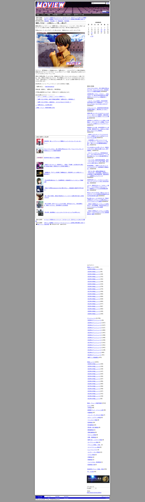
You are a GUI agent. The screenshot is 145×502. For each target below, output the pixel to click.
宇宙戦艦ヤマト (56, 14)
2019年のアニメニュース (94, 337)
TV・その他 (90, 471)
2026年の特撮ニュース (94, 364)
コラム (89, 405)
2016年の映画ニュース (94, 294)
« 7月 (91, 36)
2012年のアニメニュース (94, 355)
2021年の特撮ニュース (94, 376)
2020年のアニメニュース (94, 335)
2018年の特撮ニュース (94, 383)
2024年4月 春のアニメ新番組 (52, 157)
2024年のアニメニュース (94, 325)
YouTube (66, 20)
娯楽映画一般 (91, 464)
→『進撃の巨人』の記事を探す (43, 105)
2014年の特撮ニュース (94, 393)
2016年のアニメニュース (94, 345)
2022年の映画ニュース (94, 279)
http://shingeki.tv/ (49, 86)
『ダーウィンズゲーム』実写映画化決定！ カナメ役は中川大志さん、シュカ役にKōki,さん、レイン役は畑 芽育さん (98, 154)
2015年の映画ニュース (94, 296)
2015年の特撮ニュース (94, 391)
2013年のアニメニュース (94, 352)
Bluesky (47, 20)
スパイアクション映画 (94, 447)
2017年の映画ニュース (94, 291)
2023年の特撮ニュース (94, 371)
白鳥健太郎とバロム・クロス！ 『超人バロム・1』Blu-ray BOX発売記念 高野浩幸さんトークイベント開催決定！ (98, 95)
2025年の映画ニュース (94, 271)
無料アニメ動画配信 (93, 357)
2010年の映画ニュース (94, 308)
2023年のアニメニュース (94, 327)
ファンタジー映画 (92, 420)
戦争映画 (90, 422)
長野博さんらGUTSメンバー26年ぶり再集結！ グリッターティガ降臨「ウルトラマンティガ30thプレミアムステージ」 (98, 122)
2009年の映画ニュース (94, 311)
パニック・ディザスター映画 (95, 415)
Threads (52, 20)
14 (104, 29)
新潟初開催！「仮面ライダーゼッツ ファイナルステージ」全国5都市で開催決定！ (97, 167)
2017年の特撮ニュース (94, 386)
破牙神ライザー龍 (79, 14)
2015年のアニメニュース (94, 347)
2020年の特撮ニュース (94, 378)
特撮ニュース (90, 362)
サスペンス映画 (92, 434)
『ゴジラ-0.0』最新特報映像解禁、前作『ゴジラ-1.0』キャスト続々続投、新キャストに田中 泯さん (98, 161)
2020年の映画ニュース (94, 284)
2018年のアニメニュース (94, 340)
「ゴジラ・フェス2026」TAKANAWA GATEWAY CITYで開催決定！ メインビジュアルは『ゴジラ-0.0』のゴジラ (97, 102)
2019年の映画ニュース (94, 286)
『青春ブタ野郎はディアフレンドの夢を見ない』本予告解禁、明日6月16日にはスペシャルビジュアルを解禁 (98, 205)
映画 (38, 14)
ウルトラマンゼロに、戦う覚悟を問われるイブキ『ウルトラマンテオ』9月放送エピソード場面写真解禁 (98, 90)
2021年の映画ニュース (94, 281)
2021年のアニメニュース (94, 332)
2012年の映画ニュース (94, 304)
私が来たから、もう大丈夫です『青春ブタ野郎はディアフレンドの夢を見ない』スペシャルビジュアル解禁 (98, 200)
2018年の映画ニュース (94, 289)
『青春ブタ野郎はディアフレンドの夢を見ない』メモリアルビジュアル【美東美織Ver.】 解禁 (98, 212)
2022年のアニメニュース (94, 330)
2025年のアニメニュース (94, 322)
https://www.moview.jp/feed (94, 492)
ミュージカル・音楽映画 (94, 462)
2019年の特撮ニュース (94, 381)
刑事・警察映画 (92, 437)
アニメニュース (91, 318)
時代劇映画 (91, 425)
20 (101, 31)
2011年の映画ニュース (94, 306)
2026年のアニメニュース (94, 320)
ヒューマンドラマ (92, 449)
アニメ (43, 14)
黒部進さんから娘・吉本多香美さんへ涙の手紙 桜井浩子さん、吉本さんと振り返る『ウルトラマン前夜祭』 (98, 129)
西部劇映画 (91, 430)
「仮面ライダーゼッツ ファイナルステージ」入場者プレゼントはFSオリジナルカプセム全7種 (97, 136)
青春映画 (90, 459)
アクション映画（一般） (94, 444)
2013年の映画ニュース (94, 301)
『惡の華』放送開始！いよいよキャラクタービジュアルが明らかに (62, 212)
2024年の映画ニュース (94, 274)
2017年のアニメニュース (94, 342)
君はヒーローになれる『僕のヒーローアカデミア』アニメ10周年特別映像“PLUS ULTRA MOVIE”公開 (98, 194)
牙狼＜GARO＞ (67, 14)
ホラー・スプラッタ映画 (94, 417)
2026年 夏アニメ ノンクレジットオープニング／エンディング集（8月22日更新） (98, 181)
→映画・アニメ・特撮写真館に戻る (45, 107)
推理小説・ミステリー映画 (95, 439)
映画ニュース (90, 267)
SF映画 (90, 407)
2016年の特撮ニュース (94, 388)
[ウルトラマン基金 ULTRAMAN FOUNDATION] (99, 483)
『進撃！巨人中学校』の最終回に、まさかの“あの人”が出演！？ (54, 102)
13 (101, 29)
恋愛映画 (90, 457)
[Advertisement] (48, 119)
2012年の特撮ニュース (94, 398)
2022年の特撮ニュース (94, 373)
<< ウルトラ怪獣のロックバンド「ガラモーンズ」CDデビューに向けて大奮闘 (65, 17)
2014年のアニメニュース (94, 350)
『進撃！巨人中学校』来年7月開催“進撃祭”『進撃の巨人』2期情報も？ (56, 99)
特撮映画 (90, 412)
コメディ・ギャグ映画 (94, 452)
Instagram (60, 20)
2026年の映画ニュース (94, 269)
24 (91, 33)
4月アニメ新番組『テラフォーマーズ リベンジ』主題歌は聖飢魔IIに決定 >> (64, 19)
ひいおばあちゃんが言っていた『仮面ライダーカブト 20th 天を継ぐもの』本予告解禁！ (98, 149)
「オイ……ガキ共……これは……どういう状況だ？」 (51, 96)
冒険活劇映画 (91, 432)
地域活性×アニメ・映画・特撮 (95, 469)
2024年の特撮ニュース (94, 369)
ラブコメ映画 (91, 454)
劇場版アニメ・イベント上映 (95, 410)
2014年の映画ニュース (94, 299)
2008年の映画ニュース (94, 313)
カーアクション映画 (93, 442)
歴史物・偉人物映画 (93, 427)
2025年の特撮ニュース (94, 366)
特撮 (49, 14)
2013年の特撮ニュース (94, 396)
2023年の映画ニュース (94, 276)
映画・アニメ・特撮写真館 (43, 224)
